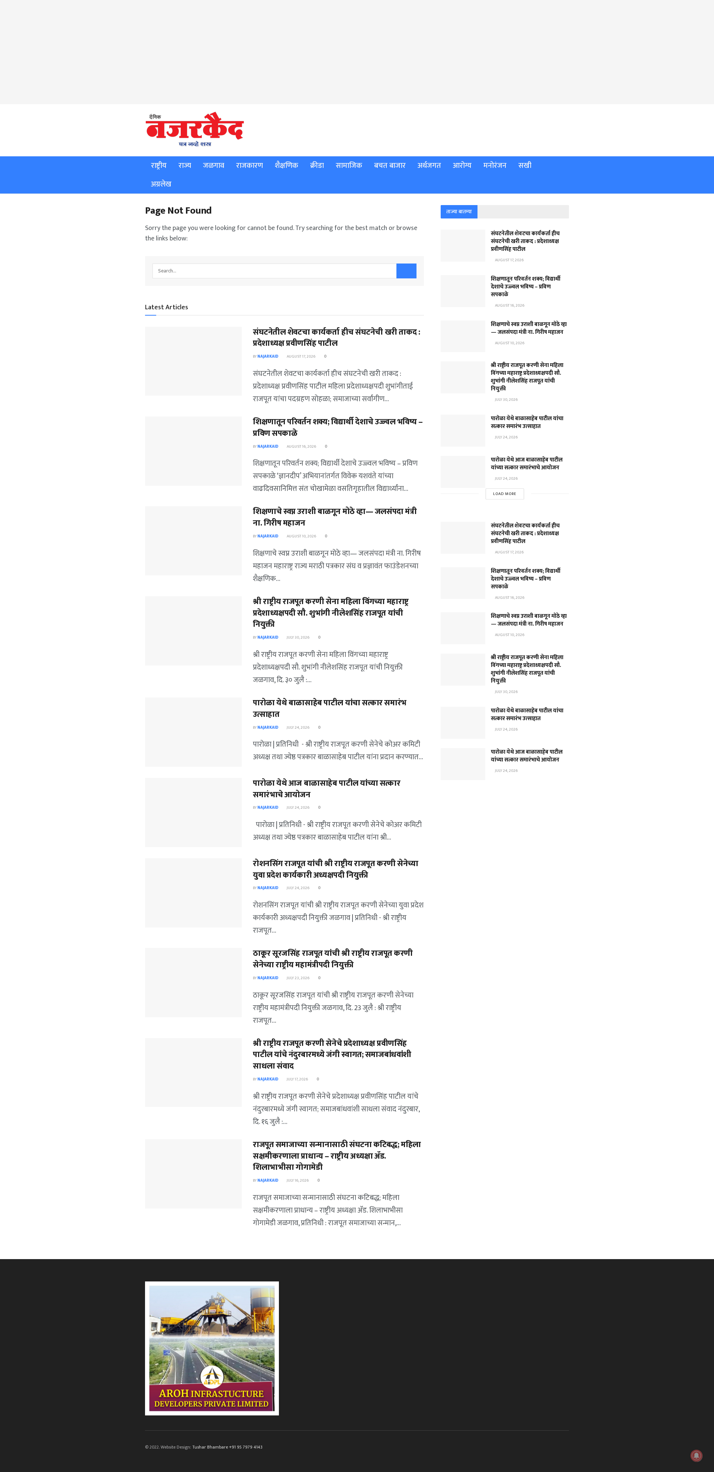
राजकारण (249, 165)
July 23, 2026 (297, 978)
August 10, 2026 (301, 536)
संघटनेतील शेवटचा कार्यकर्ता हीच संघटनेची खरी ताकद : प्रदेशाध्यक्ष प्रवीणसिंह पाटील (336, 338)
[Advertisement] (357, 52)
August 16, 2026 (301, 446)
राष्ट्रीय (159, 165)
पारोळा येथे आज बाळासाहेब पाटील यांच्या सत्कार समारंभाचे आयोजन (327, 789)
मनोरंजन (494, 165)
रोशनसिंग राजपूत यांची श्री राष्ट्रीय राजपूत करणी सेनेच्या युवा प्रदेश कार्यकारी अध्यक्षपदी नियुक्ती (335, 869)
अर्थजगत (429, 165)
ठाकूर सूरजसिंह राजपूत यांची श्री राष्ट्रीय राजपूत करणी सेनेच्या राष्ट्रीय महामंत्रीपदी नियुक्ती (333, 959)
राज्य (184, 165)
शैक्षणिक (286, 165)
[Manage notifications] (696, 1456)
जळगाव (213, 165)
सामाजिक (349, 165)
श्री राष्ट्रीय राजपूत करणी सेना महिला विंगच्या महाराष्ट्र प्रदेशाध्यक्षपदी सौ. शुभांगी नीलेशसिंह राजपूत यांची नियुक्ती (331, 613)
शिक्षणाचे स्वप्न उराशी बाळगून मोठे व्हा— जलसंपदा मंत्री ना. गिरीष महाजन (334, 517)
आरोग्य (462, 165)
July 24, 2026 (297, 727)
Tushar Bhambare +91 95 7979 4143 (227, 1447)
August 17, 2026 (300, 356)
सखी (524, 165)
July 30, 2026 (297, 637)
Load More (505, 494)
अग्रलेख (161, 184)
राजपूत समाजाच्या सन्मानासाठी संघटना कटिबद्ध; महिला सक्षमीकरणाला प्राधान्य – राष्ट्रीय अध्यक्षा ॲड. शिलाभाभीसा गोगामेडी (337, 1156)
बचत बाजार (390, 165)
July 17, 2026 (297, 1079)
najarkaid (268, 356)
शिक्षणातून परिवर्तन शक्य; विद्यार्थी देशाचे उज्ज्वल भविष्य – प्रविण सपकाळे (337, 427)
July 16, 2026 (297, 1180)
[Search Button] (406, 271)
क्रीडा (317, 165)
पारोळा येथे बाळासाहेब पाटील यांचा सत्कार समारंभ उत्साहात (329, 708)
